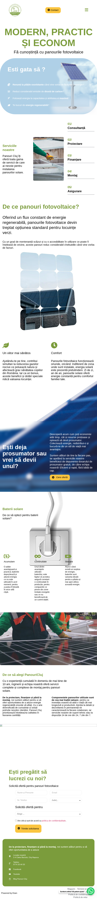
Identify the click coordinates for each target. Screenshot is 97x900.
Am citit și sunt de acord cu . (41, 821)
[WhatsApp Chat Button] (90, 891)
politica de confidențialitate (54, 821)
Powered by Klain (9, 893)
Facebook (17, 869)
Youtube (16, 874)
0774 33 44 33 (19, 864)
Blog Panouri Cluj (20, 879)
